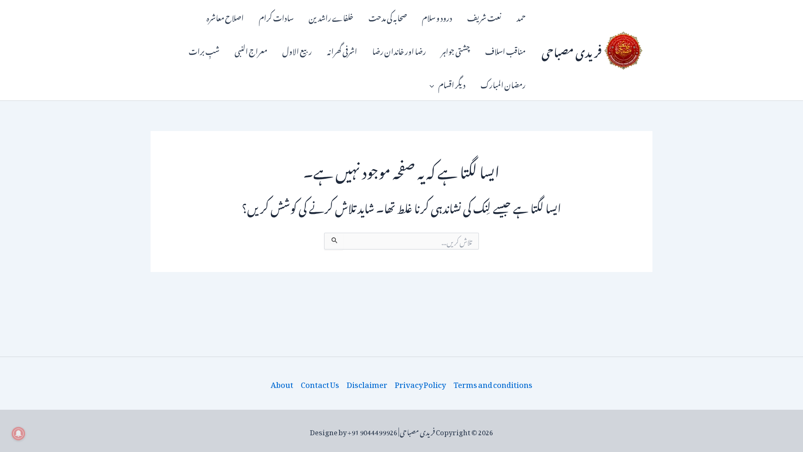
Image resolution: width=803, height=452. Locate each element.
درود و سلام (437, 16)
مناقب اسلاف (505, 50)
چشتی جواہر (455, 50)
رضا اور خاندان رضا (399, 50)
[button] (434, 83)
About (282, 383)
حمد (521, 16)
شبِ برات (204, 50)
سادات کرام (276, 16)
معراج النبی (251, 50)
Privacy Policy (420, 383)
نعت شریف (484, 16)
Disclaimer (367, 383)
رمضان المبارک (503, 83)
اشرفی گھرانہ (342, 50)
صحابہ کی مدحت (387, 16)
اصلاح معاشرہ (225, 16)
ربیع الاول (297, 50)
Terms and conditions (492, 383)
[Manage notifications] (18, 433)
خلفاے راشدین (331, 16)
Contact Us (320, 383)
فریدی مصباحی (572, 50)
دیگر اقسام (451, 83)
